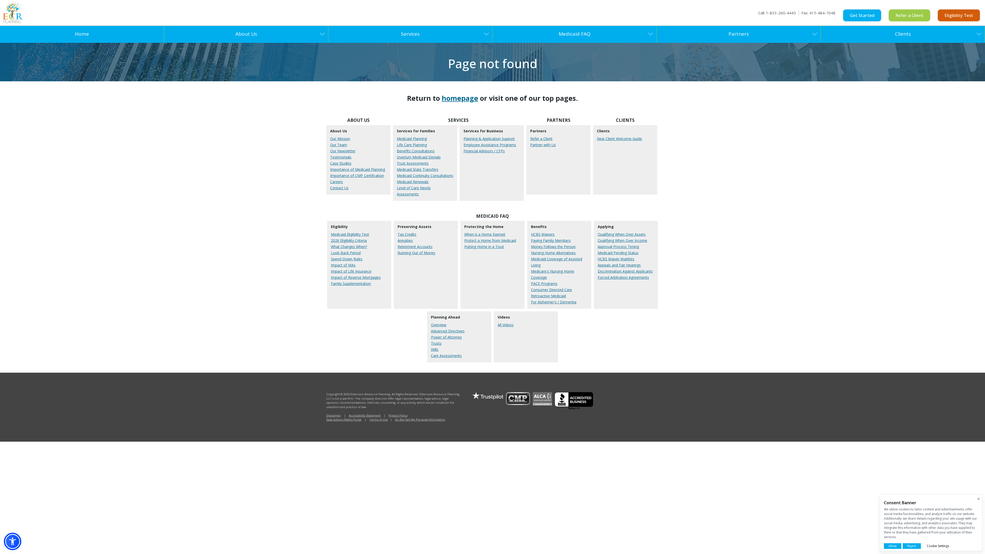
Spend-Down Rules (346, 258)
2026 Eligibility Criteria (349, 240)
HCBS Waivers (543, 234)
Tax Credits (407, 234)
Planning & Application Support (489, 138)
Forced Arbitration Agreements (623, 277)
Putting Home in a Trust (484, 246)
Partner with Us (543, 144)
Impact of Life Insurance (351, 271)
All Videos (506, 324)
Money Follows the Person (553, 246)
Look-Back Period (346, 252)
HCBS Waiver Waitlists (616, 258)
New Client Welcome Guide (619, 138)
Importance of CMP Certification (357, 175)
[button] (12, 541)
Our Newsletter (343, 151)
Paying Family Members (551, 240)
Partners (738, 34)
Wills (434, 349)
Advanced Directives (448, 331)
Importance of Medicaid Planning (357, 169)
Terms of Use (378, 419)
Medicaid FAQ (574, 34)
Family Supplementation (351, 283)
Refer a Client (909, 15)
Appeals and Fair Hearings (619, 265)
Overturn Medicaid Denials (419, 157)
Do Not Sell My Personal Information (420, 419)
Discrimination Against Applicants (625, 271)
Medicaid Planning (412, 138)
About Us (246, 34)
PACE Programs (544, 283)
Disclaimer (333, 415)
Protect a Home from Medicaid (490, 240)
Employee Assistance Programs (490, 144)
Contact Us (339, 187)
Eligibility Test (958, 15)
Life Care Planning (412, 144)
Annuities (405, 240)
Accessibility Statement (365, 415)
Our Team (338, 144)
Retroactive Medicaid (548, 295)
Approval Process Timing (618, 246)
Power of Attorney (446, 337)
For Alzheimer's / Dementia (553, 302)
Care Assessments (446, 355)
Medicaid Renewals (413, 181)
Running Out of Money (416, 252)
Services (410, 34)
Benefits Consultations (416, 151)
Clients (903, 34)
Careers (336, 181)
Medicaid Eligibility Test (350, 234)
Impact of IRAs (343, 265)
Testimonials (340, 157)
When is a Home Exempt (484, 234)
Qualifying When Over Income (622, 240)
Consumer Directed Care (551, 289)
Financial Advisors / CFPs (484, 151)
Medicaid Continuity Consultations (425, 175)
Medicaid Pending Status (618, 252)
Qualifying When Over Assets (622, 234)
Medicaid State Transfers (417, 169)
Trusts (436, 343)
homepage (460, 98)
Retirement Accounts (415, 246)
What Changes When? (349, 246)
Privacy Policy (398, 415)
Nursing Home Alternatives (553, 252)
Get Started (862, 15)
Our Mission (340, 138)
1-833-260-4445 (781, 12)
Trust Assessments (413, 163)
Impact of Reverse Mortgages (356, 277)
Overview (438, 324)
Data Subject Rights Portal (343, 419)
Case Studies (340, 163)
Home (82, 34)
